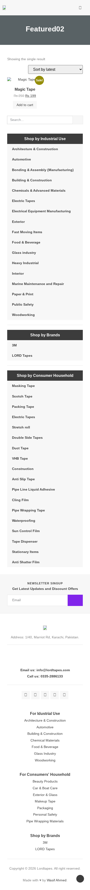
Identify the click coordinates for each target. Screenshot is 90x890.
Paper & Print (22, 294)
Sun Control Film (26, 531)
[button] (65, 7)
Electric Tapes (23, 201)
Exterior (18, 222)
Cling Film (20, 500)
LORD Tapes (22, 355)
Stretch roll (21, 427)
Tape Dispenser (24, 541)
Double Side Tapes (27, 437)
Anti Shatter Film (25, 562)
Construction (23, 469)
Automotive (21, 159)
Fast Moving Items (27, 232)
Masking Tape (23, 386)
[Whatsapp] (64, 695)
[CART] (73, 8)
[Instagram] (45, 695)
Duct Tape (20, 448)
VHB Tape (20, 458)
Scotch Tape (22, 396)
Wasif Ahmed (56, 880)
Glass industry (24, 253)
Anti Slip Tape (23, 479)
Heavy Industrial (25, 263)
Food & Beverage (26, 242)
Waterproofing (23, 520)
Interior (18, 273)
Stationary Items (25, 552)
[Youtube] (54, 695)
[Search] (78, 120)
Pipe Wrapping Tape (28, 510)
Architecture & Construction (35, 149)
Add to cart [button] (25, 105)
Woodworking (23, 315)
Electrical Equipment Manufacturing (41, 211)
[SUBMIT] (75, 600)
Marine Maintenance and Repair (38, 284)
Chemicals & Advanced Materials (39, 190)
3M (14, 345)
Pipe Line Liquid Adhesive (33, 489)
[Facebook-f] (26, 695)
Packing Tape (23, 407)
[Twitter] (35, 695)
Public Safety (23, 304)
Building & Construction (32, 180)
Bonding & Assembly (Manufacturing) (43, 170)
